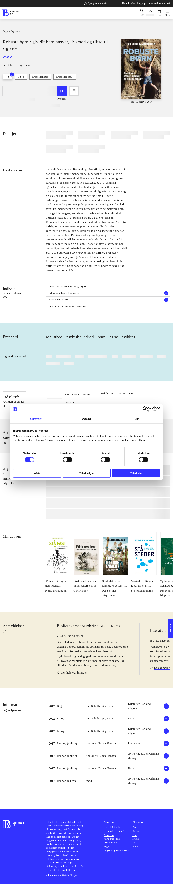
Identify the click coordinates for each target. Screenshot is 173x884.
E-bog (21, 77)
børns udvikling (122, 337)
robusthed (54, 337)
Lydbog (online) (40, 77)
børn (101, 337)
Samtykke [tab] (36, 418)
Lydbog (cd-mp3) (64, 77)
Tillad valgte (86, 473)
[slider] (141, 71)
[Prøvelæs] (62, 91)
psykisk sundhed (80, 337)
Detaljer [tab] (86, 418)
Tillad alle (136, 473)
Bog (7, 76)
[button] (108, 293)
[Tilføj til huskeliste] (74, 91)
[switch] (67, 459)
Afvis (37, 473)
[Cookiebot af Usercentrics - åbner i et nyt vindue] (145, 409)
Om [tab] (137, 418)
